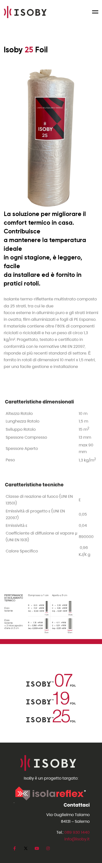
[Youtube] (37, 848)
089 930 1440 (77, 832)
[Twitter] (26, 848)
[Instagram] (48, 848)
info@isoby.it (77, 839)
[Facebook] (14, 848)
